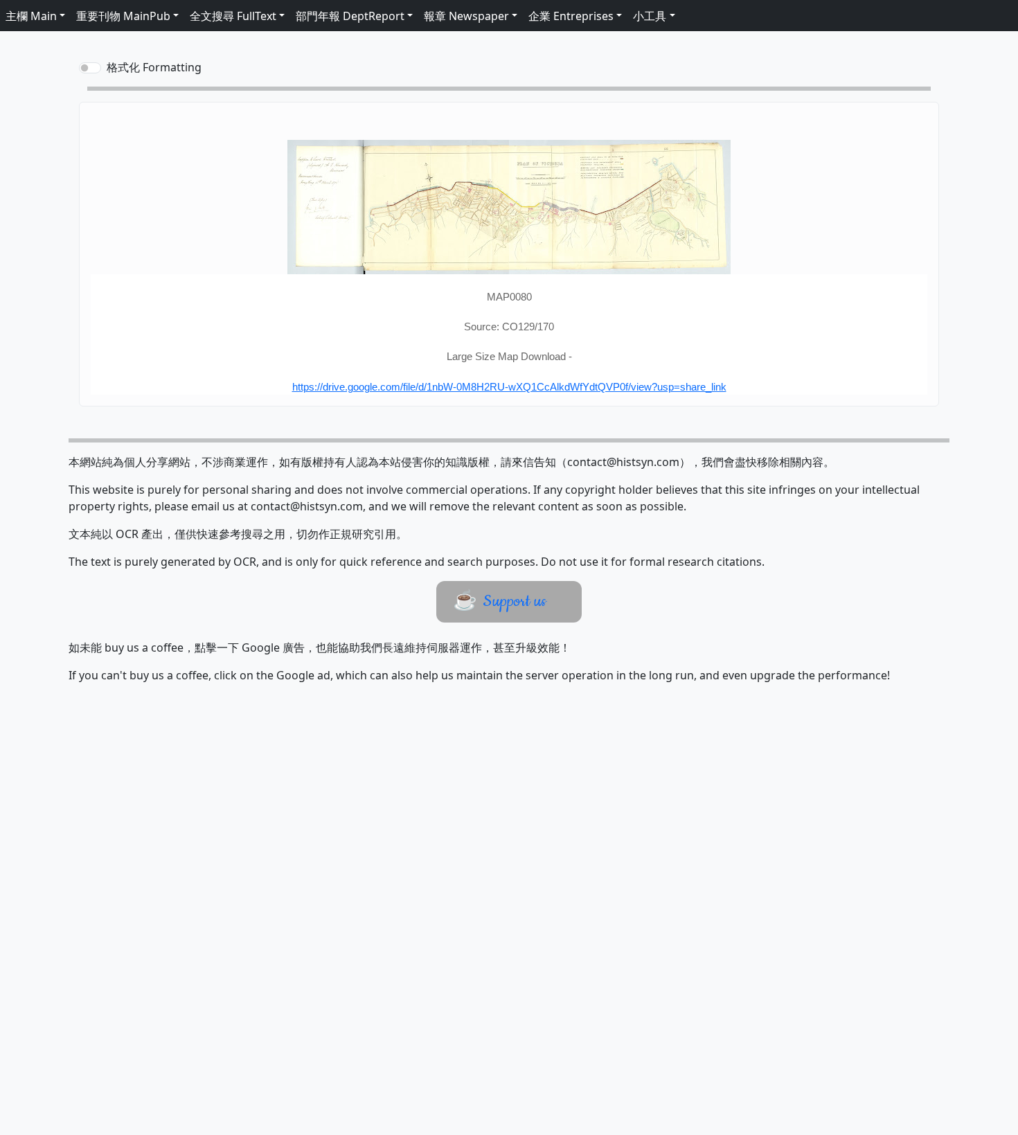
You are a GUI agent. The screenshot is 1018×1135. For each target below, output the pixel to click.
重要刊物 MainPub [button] (123, 16)
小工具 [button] (649, 16)
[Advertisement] (486, 923)
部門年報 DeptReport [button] (350, 16)
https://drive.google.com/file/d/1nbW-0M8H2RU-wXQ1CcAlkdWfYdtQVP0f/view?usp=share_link (509, 387)
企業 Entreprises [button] (571, 16)
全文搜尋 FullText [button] (233, 16)
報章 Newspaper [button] (466, 16)
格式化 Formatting (154, 67)
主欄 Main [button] (31, 16)
